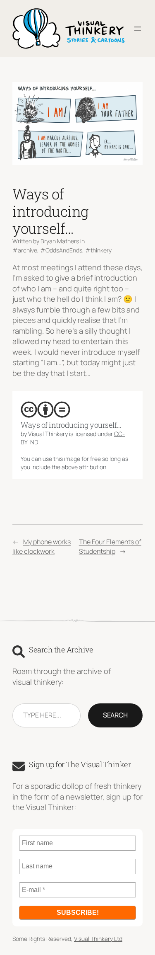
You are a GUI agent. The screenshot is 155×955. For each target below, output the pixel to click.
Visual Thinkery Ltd (98, 939)
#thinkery (98, 250)
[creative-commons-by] (45, 409)
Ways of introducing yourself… (71, 425)
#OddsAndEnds (61, 250)
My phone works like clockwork (41, 546)
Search (115, 715)
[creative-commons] (29, 409)
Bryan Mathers (60, 241)
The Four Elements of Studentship (110, 546)
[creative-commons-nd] (62, 409)
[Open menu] (138, 29)
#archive (24, 250)
